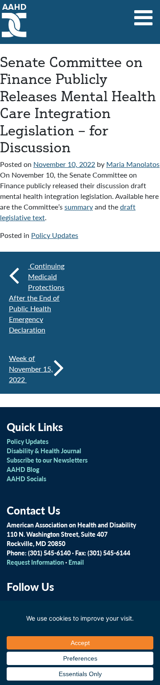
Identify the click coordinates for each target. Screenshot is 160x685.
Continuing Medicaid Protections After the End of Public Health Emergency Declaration (36, 298)
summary (78, 207)
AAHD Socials (26, 478)
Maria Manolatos (133, 164)
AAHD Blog (23, 469)
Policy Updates (54, 235)
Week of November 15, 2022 (31, 368)
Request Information (35, 562)
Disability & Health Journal (44, 450)
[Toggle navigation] (143, 14)
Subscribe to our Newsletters (47, 459)
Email (76, 562)
